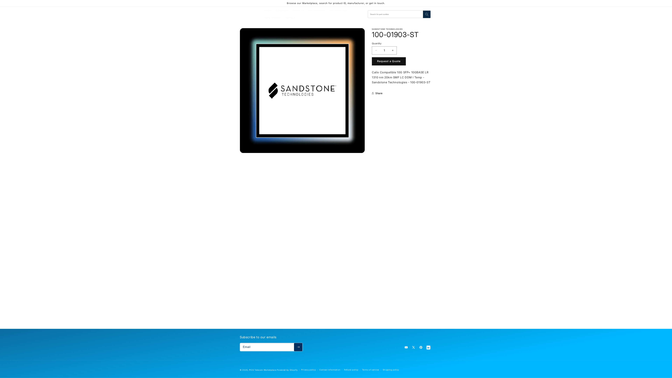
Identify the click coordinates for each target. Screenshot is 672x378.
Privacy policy (308, 370)
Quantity (376, 43)
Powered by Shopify (287, 370)
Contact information (329, 370)
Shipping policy (391, 370)
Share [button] (379, 93)
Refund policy (351, 370)
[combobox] (399, 14)
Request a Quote (389, 61)
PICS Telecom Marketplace (262, 370)
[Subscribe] (298, 347)
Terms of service (370, 370)
